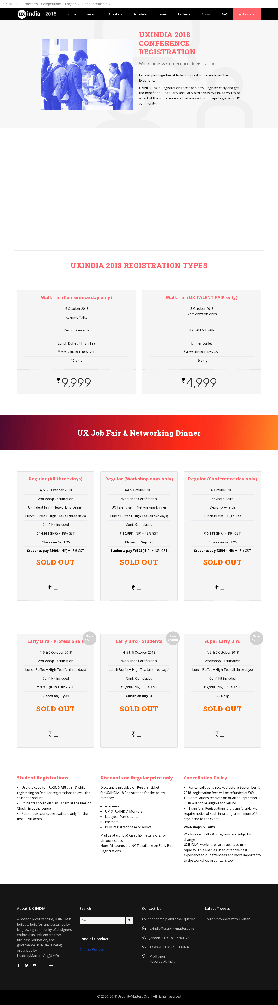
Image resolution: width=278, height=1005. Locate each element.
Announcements (94, 4)
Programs (30, 4)
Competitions (51, 4)
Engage (71, 4)
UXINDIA (10, 4)
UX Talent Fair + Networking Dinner (132, 236)
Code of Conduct (92, 949)
